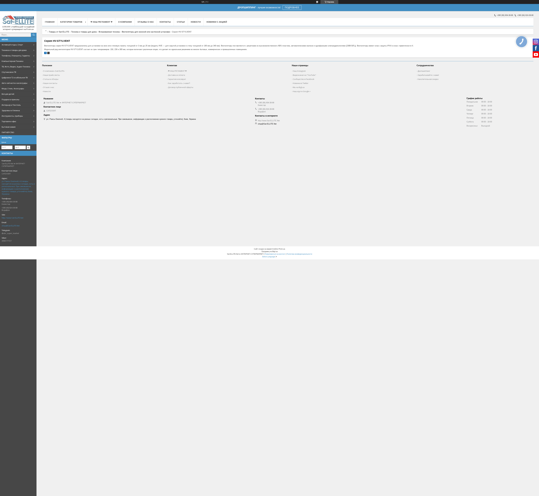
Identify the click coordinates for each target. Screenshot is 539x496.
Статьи (181, 22)
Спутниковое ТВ (9, 72)
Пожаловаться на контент (275, 254)
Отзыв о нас (48, 87)
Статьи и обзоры (50, 79)
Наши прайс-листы (51, 75)
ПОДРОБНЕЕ (292, 7)
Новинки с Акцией (216, 22)
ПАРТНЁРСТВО (8, 132)
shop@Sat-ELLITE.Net (11, 225)
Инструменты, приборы (12, 116)
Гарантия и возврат (177, 79)
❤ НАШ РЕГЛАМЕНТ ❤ (101, 22)
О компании (125, 22)
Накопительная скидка (428, 79)
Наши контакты (50, 83)
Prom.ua (282, 249)
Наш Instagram (299, 71)
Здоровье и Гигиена (11, 110)
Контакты (165, 22)
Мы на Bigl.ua (298, 87)
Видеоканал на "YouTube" (304, 75)
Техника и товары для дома (14, 50)
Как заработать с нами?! (179, 83)
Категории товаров (71, 22)
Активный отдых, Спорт (12, 44)
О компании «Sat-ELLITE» (54, 71)
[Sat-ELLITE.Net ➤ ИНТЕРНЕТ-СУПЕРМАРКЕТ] (18, 19)
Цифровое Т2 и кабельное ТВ (15, 77)
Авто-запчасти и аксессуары (14, 83)
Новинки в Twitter (300, 83)
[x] (48, 53)
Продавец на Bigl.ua (269, 251)
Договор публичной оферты (180, 87)
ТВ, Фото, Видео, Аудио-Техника (16, 66)
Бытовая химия (8, 127)
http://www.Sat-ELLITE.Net (12, 218)
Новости (196, 22)
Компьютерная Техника (12, 61)
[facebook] (45, 53)
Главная (49, 22)
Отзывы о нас (146, 22)
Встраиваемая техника (109, 32)
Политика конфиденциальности (299, 254)
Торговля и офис (9, 121)
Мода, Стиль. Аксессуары (13, 88)
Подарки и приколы (10, 99)
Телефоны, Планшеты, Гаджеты (16, 55)
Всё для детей (8, 94)
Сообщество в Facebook (303, 79)
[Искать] (33, 35)
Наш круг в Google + (301, 91)
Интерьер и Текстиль (11, 105)
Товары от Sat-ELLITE (59, 32)
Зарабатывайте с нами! (428, 75)
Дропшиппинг (424, 71)
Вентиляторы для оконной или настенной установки (146, 32)
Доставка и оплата (176, 75)
